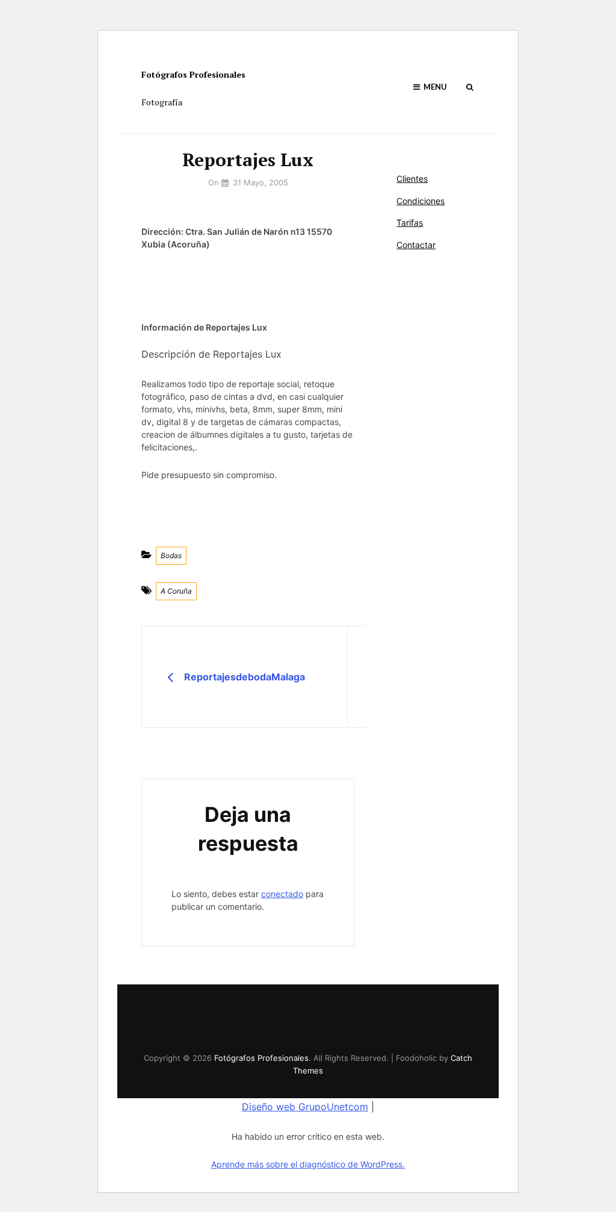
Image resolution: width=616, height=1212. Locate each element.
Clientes (412, 178)
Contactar (416, 245)
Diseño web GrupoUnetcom (305, 1107)
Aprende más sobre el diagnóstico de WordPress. (308, 1164)
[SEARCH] (470, 87)
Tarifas (409, 222)
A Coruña (176, 590)
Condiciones (420, 201)
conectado (282, 894)
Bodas (171, 555)
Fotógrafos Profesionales (193, 74)
